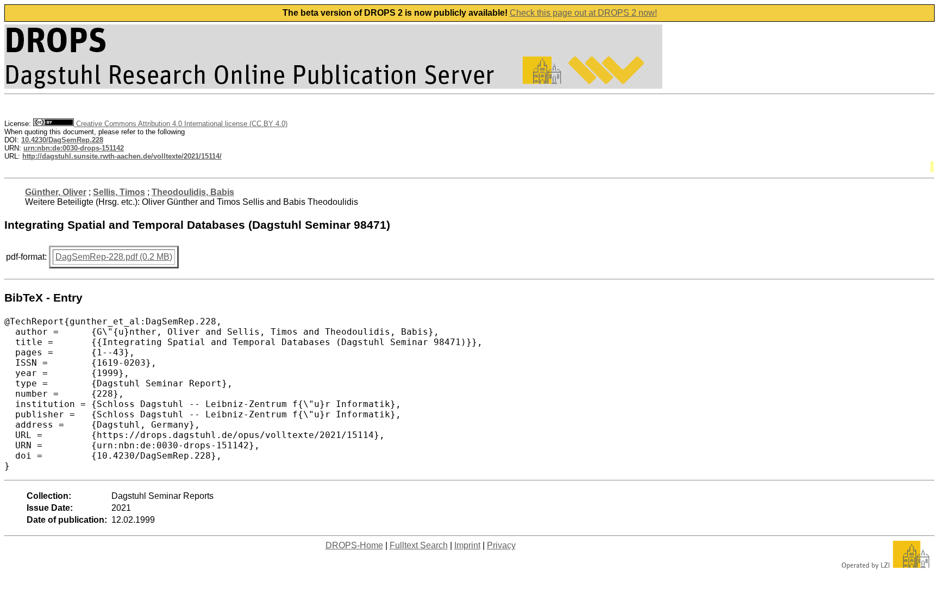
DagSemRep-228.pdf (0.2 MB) (113, 256)
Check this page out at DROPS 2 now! (583, 12)
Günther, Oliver (55, 192)
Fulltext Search (419, 545)
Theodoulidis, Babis (193, 192)
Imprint (467, 545)
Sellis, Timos (119, 192)
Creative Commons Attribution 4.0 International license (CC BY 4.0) (180, 124)
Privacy (501, 545)
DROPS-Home (354, 545)
